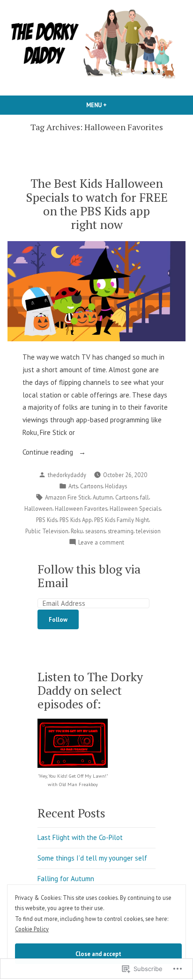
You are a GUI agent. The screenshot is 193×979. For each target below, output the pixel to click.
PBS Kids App (75, 519)
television (148, 531)
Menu (112, 105)
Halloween (38, 508)
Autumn (103, 497)
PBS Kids (46, 519)
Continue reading (48, 453)
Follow (58, 619)
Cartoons (91, 486)
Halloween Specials (135, 508)
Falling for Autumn (65, 878)
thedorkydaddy (67, 474)
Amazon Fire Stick (67, 497)
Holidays (116, 486)
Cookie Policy (32, 929)
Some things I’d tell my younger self (92, 858)
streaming (121, 531)
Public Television (46, 531)
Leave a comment (101, 542)
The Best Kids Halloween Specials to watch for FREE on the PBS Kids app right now (97, 203)
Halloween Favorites (81, 508)
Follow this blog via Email (89, 575)
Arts (73, 486)
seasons (95, 531)
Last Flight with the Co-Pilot (80, 837)
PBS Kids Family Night (121, 519)
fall (144, 497)
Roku (77, 531)
